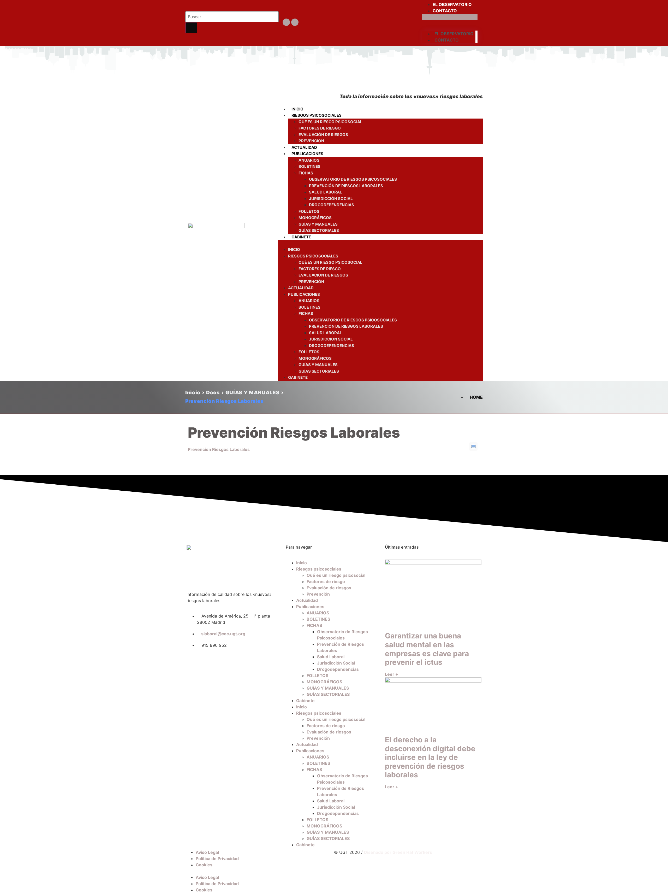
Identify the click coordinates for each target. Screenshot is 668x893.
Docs (213, 393)
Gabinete (301, 236)
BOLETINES (309, 166)
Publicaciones (307, 153)
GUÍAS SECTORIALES (319, 230)
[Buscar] (191, 27)
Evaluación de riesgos (323, 134)
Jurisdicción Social (331, 198)
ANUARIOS (309, 160)
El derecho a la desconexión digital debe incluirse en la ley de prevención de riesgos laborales (430, 757)
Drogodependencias (331, 204)
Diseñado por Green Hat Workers (398, 852)
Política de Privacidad (217, 858)
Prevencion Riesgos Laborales (219, 449)
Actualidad (304, 147)
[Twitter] (286, 22)
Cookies (204, 864)
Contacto (445, 10)
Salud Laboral (325, 192)
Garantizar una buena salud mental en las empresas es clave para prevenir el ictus (427, 649)
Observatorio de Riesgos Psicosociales (353, 179)
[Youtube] (295, 22)
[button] (450, 17)
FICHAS (306, 173)
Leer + (391, 674)
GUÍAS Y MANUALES (318, 224)
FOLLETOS (309, 211)
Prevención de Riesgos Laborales (346, 185)
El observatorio (452, 4)
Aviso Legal (207, 852)
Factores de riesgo (320, 128)
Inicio (297, 109)
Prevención (311, 140)
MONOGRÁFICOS (315, 217)
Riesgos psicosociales (316, 115)
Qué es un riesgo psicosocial (330, 121)
